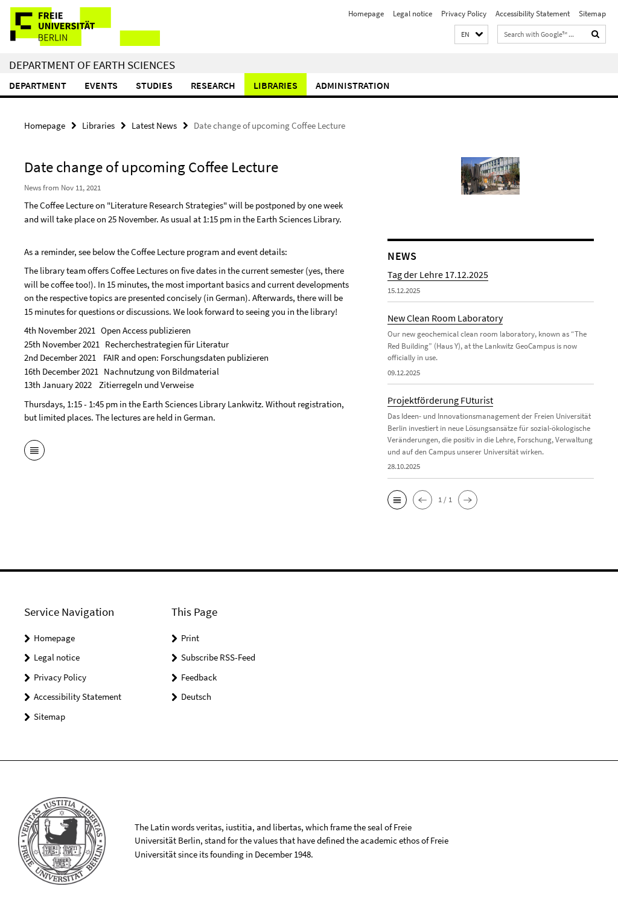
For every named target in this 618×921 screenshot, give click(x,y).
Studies (154, 85)
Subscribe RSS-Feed (218, 657)
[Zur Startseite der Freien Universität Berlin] (80, 26)
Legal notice (412, 13)
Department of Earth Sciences (92, 64)
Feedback (199, 677)
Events (101, 85)
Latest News (154, 125)
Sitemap (592, 13)
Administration (353, 85)
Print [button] (190, 638)
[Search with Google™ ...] (595, 34)
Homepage (366, 13)
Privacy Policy (463, 13)
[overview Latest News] (34, 451)
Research (213, 85)
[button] (471, 35)
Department (37, 85)
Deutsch (196, 696)
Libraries (275, 85)
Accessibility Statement (532, 13)
